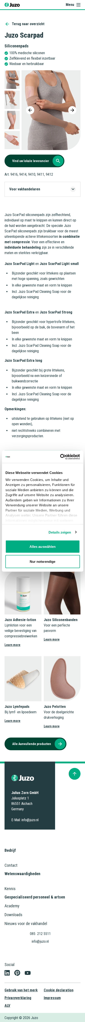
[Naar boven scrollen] (74, 774)
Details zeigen (60, 532)
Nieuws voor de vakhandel (26, 923)
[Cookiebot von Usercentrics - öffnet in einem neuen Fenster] (60, 457)
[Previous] (30, 110)
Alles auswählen (42, 547)
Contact (11, 865)
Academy (12, 905)
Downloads (13, 914)
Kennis (10, 888)
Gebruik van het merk (21, 990)
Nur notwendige (42, 561)
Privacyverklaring (18, 998)
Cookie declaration (58, 990)
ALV (7, 1005)
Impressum (52, 998)
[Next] (72, 110)
